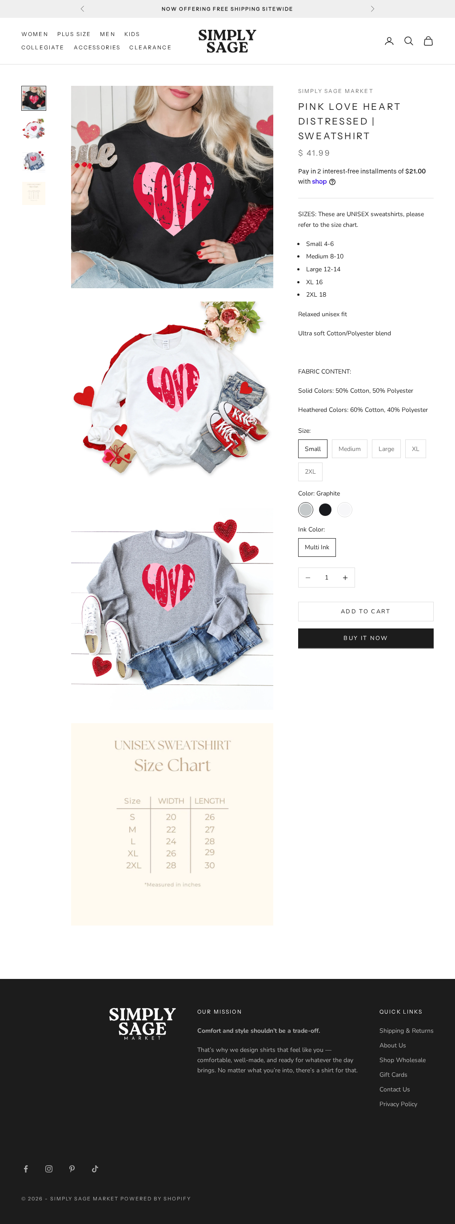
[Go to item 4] (33, 193)
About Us (392, 1045)
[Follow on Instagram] (48, 1168)
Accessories (97, 47)
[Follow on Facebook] (25, 1168)
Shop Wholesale (402, 1060)
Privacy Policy (398, 1104)
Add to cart (366, 612)
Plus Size (74, 34)
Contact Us (394, 1089)
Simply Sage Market (336, 91)
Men (107, 34)
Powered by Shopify (155, 1199)
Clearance (150, 47)
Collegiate (43, 47)
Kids (132, 34)
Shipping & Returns (406, 1031)
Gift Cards (393, 1075)
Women (34, 34)
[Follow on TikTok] (95, 1168)
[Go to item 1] (33, 98)
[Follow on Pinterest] (72, 1168)
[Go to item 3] (33, 161)
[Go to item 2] (33, 130)
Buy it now (365, 638)
